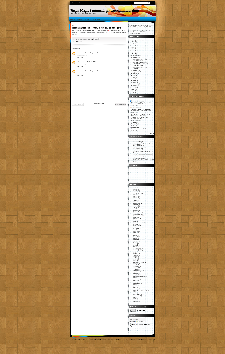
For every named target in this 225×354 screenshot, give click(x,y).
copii (134, 208)
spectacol (135, 281)
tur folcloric (136, 296)
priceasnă (136, 263)
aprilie (134, 80)
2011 (132, 89)
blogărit (135, 197)
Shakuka (134, 122)
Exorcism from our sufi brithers (139, 129)
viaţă (134, 298)
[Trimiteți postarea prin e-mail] (92, 39)
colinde (135, 204)
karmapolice (135, 127)
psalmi (135, 265)
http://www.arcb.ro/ (138, 148)
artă (134, 194)
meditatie (135, 241)
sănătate (135, 273)
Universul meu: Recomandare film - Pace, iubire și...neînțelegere (90, 30)
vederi (134, 297)
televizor (135, 288)
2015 (132, 50)
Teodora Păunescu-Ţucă (140, 290)
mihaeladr (79, 53)
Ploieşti (135, 255)
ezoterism (136, 218)
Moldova (135, 242)
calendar (135, 200)
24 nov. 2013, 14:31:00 (91, 71)
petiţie (134, 252)
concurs (135, 207)
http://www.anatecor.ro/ (139, 147)
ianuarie (135, 85)
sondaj (135, 280)
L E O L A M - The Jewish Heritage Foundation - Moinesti (141, 115)
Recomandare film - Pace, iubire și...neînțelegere (96, 28)
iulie (134, 75)
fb (133, 220)
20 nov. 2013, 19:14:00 (91, 53)
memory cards (111, 339)
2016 (132, 49)
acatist (135, 189)
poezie (135, 256)
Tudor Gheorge (137, 294)
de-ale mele (136, 214)
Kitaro (134, 234)
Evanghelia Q (135, 123)
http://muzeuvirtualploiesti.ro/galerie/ (143, 143)
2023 (132, 45)
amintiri (135, 190)
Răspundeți (80, 57)
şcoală (135, 286)
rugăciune (136, 272)
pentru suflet (136, 251)
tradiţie (135, 293)
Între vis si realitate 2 (137, 101)
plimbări (135, 253)
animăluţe (136, 192)
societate (135, 279)
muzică (135, 245)
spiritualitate (136, 283)
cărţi (134, 201)
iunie (134, 77)
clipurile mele (136, 203)
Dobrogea (136, 217)
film (81, 41)
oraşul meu (136, 249)
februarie (135, 84)
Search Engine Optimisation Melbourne (137, 339)
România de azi (137, 270)
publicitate (136, 266)
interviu (135, 227)
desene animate (137, 215)
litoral (134, 238)
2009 (132, 92)
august (135, 73)
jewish (134, 232)
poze (134, 259)
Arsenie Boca (136, 193)
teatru (134, 287)
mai (134, 78)
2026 (132, 40)
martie (134, 82)
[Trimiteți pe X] (98, 39)
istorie (134, 231)
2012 (132, 87)
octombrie (136, 70)
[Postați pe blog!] (96, 39)
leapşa (135, 235)
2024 (132, 43)
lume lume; (136, 239)
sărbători (135, 274)
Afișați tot (152, 133)
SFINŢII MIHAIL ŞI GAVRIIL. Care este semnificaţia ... (142, 64)
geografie (135, 224)
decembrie (136, 55)
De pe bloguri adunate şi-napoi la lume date (104, 10)
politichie (135, 258)
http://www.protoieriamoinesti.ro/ (142, 157)
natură (135, 246)
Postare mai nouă (78, 104)
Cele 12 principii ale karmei (140, 62)
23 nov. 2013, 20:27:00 (89, 62)
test (134, 291)
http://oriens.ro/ (137, 144)
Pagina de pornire (76, 2)
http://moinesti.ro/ (138, 141)
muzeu (135, 244)
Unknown (79, 62)
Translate (141, 321)
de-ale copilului (137, 213)
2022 (132, 47)
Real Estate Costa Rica (121, 339)
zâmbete (135, 301)
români (135, 269)
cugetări (135, 210)
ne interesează (137, 248)
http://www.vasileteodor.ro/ (140, 158)
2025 (132, 42)
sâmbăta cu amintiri (138, 276)
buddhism (136, 199)
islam (134, 229)
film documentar (137, 222)
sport (134, 284)
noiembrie (136, 57)
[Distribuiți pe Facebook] (99, 39)
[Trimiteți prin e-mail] (94, 39)
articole (135, 196)
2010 (132, 90)
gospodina (136, 225)
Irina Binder (136, 228)
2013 (132, 54)
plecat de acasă (136, 107)
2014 (132, 52)
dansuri (135, 211)
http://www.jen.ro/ (138, 150)
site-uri (135, 277)
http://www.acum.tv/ (138, 145)
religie (134, 267)
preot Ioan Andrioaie (138, 262)
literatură (135, 237)
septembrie (136, 72)
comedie (135, 206)
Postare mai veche (120, 104)
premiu (135, 260)
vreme (135, 300)
